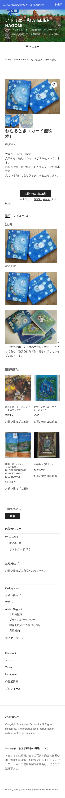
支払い (9, 602)
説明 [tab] (7, 215)
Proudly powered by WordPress (40, 789)
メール (9, 660)
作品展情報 (11, 681)
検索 (12, 516)
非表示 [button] (58, 4)
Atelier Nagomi (13, 609)
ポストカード (17, 549)
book (8, 203)
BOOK (26, 59)
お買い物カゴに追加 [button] (17, 421)
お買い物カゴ (13, 595)
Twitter (9, 667)
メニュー (34, 46)
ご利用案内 (15, 614)
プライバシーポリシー (22, 619)
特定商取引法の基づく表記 (25, 625)
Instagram (11, 674)
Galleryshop (12, 588)
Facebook (10, 653)
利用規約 (14, 630)
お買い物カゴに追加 (35, 193)
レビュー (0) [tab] (21, 215)
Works (17, 59)
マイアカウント (14, 638)
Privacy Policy (12, 789)
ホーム (8, 59)
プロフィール (13, 688)
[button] (54, 85)
